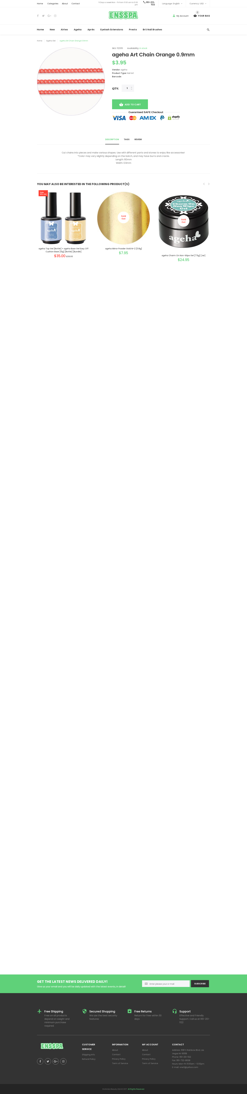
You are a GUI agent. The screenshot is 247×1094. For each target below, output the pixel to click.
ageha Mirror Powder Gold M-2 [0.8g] (123, 248)
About (65, 3)
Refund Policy (88, 1059)
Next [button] (208, 183)
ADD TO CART (133, 104)
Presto (133, 29)
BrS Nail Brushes (152, 29)
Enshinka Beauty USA (111, 1089)
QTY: (115, 88)
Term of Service (120, 1063)
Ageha (78, 29)
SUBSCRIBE (200, 983)
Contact (75, 3)
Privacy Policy (119, 1059)
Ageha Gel (50, 41)
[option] (63, 222)
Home (40, 3)
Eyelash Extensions (111, 29)
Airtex (64, 29)
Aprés (91, 29)
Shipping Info (88, 1054)
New (52, 29)
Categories (52, 3)
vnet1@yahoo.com (189, 1067)
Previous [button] (204, 183)
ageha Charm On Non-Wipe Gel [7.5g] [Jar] (183, 255)
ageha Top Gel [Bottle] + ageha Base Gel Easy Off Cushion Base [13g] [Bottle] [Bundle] (63, 250)
